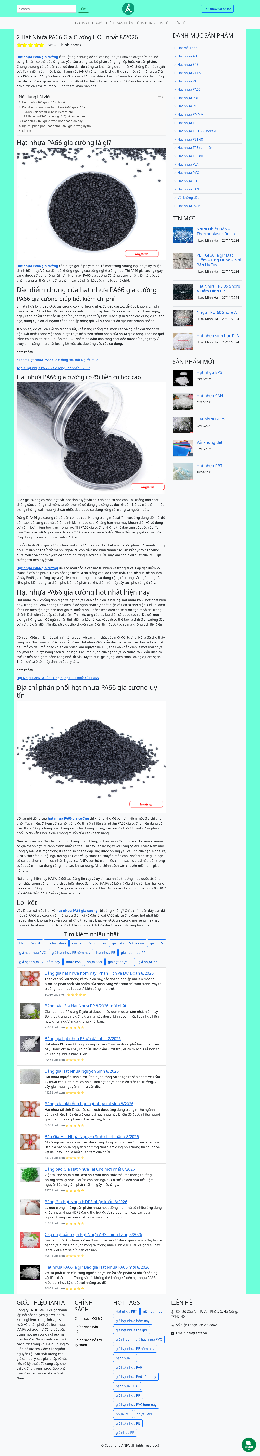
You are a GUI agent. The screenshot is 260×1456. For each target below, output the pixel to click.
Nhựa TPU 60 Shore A (217, 312)
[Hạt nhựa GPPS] (183, 424)
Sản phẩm (125, 23)
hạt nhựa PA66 (127, 1386)
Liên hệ (180, 23)
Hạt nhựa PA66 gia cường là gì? (43, 102)
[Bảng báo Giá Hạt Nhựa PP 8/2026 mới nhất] (30, 1011)
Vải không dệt (188, 197)
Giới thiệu (105, 23)
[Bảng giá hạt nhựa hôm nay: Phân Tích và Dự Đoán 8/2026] (30, 978)
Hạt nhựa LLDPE (190, 181)
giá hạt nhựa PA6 (129, 1367)
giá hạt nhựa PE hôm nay (71, 952)
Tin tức (164, 23)
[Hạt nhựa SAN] (183, 401)
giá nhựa (157, 943)
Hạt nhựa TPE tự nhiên (195, 147)
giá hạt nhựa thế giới (128, 943)
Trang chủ (84, 23)
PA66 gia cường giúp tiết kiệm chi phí (50, 112)
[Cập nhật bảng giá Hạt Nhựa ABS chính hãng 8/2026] (30, 1239)
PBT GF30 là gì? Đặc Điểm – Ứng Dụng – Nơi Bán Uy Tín (219, 260)
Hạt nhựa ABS (188, 56)
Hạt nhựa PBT (29, 943)
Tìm (83, 8)
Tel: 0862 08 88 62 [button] (217, 8)
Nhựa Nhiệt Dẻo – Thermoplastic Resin (216, 231)
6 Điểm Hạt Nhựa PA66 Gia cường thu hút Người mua (57, 360)
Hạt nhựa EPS (188, 64)
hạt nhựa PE (105, 952)
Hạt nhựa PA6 (188, 81)
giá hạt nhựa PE (120, 962)
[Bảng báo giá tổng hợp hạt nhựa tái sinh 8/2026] (30, 1109)
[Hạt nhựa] (128, 9)
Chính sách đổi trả (88, 1318)
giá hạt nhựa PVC (32, 952)
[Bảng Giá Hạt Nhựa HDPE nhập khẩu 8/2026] (30, 1207)
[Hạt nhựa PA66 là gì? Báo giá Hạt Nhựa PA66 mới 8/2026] (30, 1272)
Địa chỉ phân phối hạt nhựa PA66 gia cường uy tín (56, 126)
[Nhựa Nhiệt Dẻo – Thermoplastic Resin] (183, 234)
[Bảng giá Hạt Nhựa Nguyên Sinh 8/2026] (30, 1076)
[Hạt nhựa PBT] (183, 471)
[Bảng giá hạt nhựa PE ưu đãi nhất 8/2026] (30, 1043)
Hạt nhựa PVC (188, 172)
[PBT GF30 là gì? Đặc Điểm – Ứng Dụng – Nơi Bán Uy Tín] (183, 260)
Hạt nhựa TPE (188, 122)
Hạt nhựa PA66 (189, 89)
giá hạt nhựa (56, 943)
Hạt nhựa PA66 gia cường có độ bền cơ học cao (56, 116)
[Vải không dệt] (183, 448)
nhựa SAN (94, 962)
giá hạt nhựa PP (133, 952)
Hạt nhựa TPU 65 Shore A (197, 131)
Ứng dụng (146, 23)
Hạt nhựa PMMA (190, 114)
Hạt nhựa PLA (188, 164)
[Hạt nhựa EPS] (183, 378)
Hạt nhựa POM (189, 206)
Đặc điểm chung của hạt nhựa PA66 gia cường (54, 107)
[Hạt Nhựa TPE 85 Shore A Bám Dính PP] (183, 291)
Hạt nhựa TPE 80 (190, 156)
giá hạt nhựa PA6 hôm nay (136, 1376)
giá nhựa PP (147, 962)
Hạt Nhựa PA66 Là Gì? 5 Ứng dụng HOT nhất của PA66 (58, 678)
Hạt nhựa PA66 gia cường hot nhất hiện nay (52, 121)
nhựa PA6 (73, 962)
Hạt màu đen (187, 48)
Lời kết (26, 131)
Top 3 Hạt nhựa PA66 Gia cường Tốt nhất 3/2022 (53, 368)
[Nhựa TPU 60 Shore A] (183, 318)
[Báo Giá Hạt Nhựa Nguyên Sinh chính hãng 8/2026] (30, 1141)
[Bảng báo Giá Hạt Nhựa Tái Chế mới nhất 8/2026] (30, 1174)
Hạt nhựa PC (187, 106)
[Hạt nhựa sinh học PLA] (183, 341)
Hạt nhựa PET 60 (190, 139)
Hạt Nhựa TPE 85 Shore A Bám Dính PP (218, 288)
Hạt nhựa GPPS (189, 73)
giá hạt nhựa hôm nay (89, 943)
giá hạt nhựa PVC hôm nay (39, 962)
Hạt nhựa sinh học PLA (218, 335)
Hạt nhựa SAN (188, 189)
